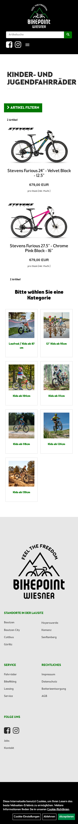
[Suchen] (68, 34)
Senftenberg (49, 637)
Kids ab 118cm (21, 444)
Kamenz (46, 630)
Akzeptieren (66, 817)
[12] (56, 325)
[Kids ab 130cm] (21, 474)
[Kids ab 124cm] (56, 425)
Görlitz (8, 644)
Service (8, 696)
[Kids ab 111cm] (56, 377)
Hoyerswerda (49, 623)
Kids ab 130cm (21, 492)
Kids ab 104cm (21, 396)
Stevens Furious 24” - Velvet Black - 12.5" (39, 173)
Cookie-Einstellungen (27, 817)
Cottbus (9, 637)
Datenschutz (49, 682)
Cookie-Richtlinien (58, 809)
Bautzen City (12, 630)
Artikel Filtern (24, 107)
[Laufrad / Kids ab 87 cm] (21, 325)
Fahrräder (10, 674)
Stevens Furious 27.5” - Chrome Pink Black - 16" (39, 248)
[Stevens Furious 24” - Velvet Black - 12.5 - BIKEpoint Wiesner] (39, 147)
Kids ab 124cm (56, 444)
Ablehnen (49, 817)
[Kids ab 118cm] (21, 425)
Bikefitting (10, 682)
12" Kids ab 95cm (56, 344)
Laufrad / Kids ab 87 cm (21, 346)
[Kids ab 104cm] (21, 377)
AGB (44, 696)
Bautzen (9, 622)
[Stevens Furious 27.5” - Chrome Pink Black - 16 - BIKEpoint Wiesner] (39, 222)
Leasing (9, 689)
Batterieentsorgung (54, 689)
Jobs (6, 741)
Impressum (48, 674)
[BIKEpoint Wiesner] (39, 16)
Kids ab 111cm (56, 396)
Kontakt (9, 748)
